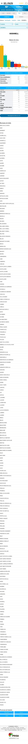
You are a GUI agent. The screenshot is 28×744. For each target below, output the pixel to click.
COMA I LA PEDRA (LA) (5, 299)
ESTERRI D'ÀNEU (3, 319)
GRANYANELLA (3, 357)
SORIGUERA (2, 594)
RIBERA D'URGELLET (4, 541)
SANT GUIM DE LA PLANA (5, 561)
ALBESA (1, 145)
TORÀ (1, 626)
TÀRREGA (2, 611)
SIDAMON (2, 586)
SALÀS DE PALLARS (4, 551)
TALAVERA (2, 609)
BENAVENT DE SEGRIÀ (4, 241)
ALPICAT (2, 180)
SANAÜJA (2, 553)
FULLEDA (2, 339)
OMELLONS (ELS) (3, 473)
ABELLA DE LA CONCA (4, 125)
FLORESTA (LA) (3, 329)
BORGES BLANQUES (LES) (5, 248)
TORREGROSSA (3, 644)
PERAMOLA (2, 490)
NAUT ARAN (2, 455)
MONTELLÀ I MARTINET (5, 437)
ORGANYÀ (2, 478)
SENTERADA (2, 576)
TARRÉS (1, 614)
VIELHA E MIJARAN (4, 677)
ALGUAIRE (2, 165)
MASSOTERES (3, 425)
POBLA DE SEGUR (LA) (4, 505)
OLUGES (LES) (3, 470)
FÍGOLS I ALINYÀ (3, 327)
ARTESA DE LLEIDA (4, 196)
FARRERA (2, 324)
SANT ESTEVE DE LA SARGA (6, 556)
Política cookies (13, 728)
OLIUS (1, 468)
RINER (1, 543)
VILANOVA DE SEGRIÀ (4, 697)
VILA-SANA (2, 699)
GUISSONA (2, 369)
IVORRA (1, 382)
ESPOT (1, 311)
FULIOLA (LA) (3, 337)
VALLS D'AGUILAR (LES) (5, 667)
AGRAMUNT (2, 130)
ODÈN (1, 460)
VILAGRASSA (3, 679)
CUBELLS (2, 306)
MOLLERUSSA (3, 432)
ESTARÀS (2, 317)
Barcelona (7, 712)
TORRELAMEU (3, 647)
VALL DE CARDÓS (4, 662)
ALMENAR (2, 175)
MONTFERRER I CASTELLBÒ (6, 440)
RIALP (1, 536)
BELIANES (2, 221)
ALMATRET (2, 173)
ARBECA (2, 188)
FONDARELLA (3, 332)
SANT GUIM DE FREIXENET (5, 558)
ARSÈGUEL (2, 193)
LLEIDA (1, 407)
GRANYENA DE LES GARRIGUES (6, 359)
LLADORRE (2, 397)
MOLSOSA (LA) (3, 435)
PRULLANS (2, 526)
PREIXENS (2, 523)
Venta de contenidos (11, 727)
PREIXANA (2, 521)
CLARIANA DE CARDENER (5, 291)
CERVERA (2, 284)
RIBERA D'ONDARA (4, 538)
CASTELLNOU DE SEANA (5, 274)
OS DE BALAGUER (4, 480)
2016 (14, 13)
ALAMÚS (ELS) (3, 135)
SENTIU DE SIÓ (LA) (4, 579)
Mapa (25, 10)
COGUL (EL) (2, 294)
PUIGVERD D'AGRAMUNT (5, 531)
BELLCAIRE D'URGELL (4, 226)
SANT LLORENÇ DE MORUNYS (6, 563)
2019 (3, 13)
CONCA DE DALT (3, 301)
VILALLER (2, 682)
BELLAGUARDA (3, 223)
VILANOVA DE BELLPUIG (5, 687)
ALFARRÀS (2, 158)
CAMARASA (2, 261)
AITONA (1, 133)
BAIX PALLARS (3, 206)
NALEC (1, 453)
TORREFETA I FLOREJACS (5, 641)
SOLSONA (2, 591)
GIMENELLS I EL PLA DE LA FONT (7, 344)
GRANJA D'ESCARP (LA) (5, 354)
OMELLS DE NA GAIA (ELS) (5, 475)
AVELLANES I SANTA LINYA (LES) (7, 203)
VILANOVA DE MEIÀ (4, 694)
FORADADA (2, 334)
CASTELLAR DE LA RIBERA (5, 266)
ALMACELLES (3, 170)
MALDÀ (1, 420)
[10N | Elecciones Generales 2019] (14, 7)
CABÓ (1, 259)
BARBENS (2, 211)
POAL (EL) (2, 500)
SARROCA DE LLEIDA (4, 573)
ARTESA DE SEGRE (4, 198)
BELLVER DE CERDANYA (5, 236)
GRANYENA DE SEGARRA (5, 362)
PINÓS (1, 495)
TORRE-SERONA (3, 652)
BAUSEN (2, 218)
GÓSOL (1, 349)
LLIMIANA (2, 412)
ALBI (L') (2, 148)
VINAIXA (2, 704)
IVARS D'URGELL (3, 379)
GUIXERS (2, 372)
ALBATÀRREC (3, 143)
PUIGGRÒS (2, 528)
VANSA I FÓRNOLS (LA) (5, 672)
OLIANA (1, 463)
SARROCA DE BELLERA (5, 571)
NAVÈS (1, 458)
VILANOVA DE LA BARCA (5, 689)
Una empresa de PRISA (13, 735)
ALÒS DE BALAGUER (4, 178)
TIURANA (2, 624)
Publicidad (17, 727)
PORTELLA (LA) (3, 516)
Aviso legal (22, 727)
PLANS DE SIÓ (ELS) (4, 498)
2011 (25, 13)
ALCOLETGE (2, 155)
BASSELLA (2, 216)
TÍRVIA (1, 621)
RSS (21, 730)
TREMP (1, 654)
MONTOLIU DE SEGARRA (5, 448)
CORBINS (2, 304)
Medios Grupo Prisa (13, 738)
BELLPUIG (2, 233)
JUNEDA (2, 390)
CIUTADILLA (2, 289)
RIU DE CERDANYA (4, 546)
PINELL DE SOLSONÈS (5, 493)
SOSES (1, 599)
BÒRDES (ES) (3, 246)
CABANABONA (3, 256)
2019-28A (8, 13)
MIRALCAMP (2, 430)
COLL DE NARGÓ (3, 296)
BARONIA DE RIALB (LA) (5, 213)
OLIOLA (1, 465)
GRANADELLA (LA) (4, 352)
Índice (18, 730)
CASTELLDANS (3, 269)
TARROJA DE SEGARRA (5, 616)
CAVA (1, 281)
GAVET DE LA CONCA (4, 342)
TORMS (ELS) (3, 629)
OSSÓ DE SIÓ (3, 483)
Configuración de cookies (21, 728)
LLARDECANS (3, 402)
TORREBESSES (3, 634)
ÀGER (1, 128)
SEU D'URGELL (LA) (4, 584)
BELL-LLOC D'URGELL (4, 228)
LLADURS (2, 400)
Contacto (4, 727)
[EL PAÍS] (8, 3)
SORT (1, 596)
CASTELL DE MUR (4, 271)
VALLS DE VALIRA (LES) (5, 669)
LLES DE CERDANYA (4, 410)
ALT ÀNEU (2, 183)
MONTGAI (2, 442)
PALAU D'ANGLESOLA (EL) (5, 485)
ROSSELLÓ (2, 548)
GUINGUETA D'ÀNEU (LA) (5, 367)
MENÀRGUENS (3, 427)
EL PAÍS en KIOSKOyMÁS (12, 730)
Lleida (6, 715)
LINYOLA (2, 395)
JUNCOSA (2, 387)
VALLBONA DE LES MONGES (6, 657)
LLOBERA (2, 415)
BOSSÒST (2, 251)
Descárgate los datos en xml (14, 115)
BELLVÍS (2, 238)
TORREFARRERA (3, 639)
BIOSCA (1, 243)
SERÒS (1, 581)
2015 (19, 13)
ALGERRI (2, 163)
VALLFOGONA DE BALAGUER (6, 664)
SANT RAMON (3, 568)
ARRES (1, 191)
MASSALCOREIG (3, 422)
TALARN (2, 606)
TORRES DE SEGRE (4, 649)
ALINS (1, 168)
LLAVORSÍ (2, 405)
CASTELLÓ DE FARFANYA (5, 276)
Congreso (6, 16)
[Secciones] (2, 3)
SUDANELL (2, 601)
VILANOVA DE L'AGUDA (5, 692)
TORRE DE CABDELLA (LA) (5, 636)
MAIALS (1, 417)
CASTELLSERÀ (3, 279)
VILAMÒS (2, 684)
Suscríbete (21, 3)
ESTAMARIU (2, 314)
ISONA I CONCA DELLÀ (5, 374)
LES (1, 392)
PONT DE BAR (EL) (4, 508)
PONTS (1, 513)
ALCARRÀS (2, 153)
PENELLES (2, 488)
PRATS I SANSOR (3, 518)
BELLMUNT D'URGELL (4, 231)
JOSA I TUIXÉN (3, 385)
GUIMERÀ (2, 364)
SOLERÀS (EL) (3, 589)
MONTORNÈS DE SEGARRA (5, 450)
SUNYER (2, 604)
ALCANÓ (2, 150)
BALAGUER (2, 208)
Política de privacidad (5, 728)
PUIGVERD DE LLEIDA (4, 533)
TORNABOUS (3, 631)
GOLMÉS (2, 347)
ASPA (1, 201)
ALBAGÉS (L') (3, 140)
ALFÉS (1, 160)
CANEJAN (2, 264)
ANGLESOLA (2, 186)
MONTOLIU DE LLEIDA (4, 445)
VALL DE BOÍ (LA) (3, 659)
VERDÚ (1, 674)
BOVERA (2, 254)
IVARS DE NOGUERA (4, 377)
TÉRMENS (2, 619)
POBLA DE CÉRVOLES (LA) (5, 503)
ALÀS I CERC (2, 138)
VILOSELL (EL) (3, 702)
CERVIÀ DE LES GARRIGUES (6, 286)
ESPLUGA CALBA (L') (4, 309)
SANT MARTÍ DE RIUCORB (5, 566)
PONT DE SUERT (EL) (4, 510)
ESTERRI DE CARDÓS (4, 322)
